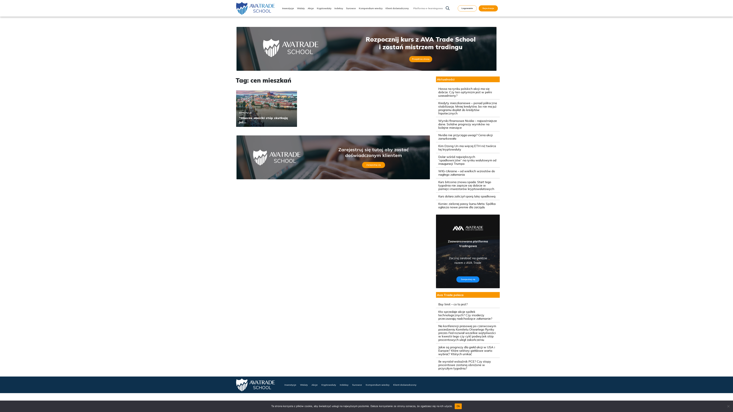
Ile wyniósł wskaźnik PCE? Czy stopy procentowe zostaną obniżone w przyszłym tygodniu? (464, 365)
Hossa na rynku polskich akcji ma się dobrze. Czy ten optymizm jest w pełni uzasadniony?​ (465, 92)
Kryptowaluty (324, 8)
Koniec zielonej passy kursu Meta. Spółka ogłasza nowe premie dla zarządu (467, 205)
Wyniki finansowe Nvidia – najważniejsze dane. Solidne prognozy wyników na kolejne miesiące (467, 124)
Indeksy (338, 8)
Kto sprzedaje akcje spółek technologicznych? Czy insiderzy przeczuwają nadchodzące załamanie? (465, 315)
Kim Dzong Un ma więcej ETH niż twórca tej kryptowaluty (467, 147)
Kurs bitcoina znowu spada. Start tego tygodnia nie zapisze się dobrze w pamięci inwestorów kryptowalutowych (466, 185)
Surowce (351, 8)
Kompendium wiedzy (371, 8)
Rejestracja (488, 8)
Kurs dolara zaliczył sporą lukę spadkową (467, 196)
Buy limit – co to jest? (453, 304)
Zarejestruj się (373, 165)
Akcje (311, 8)
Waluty (301, 8)
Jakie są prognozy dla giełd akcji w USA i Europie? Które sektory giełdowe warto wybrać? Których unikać (466, 350)
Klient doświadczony (397, 8)
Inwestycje (288, 8)
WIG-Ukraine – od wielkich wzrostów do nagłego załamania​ (466, 172)
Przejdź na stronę (420, 59)
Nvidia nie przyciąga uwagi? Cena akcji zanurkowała (465, 136)
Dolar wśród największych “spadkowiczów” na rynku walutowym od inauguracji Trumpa (467, 160)
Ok (458, 406)
